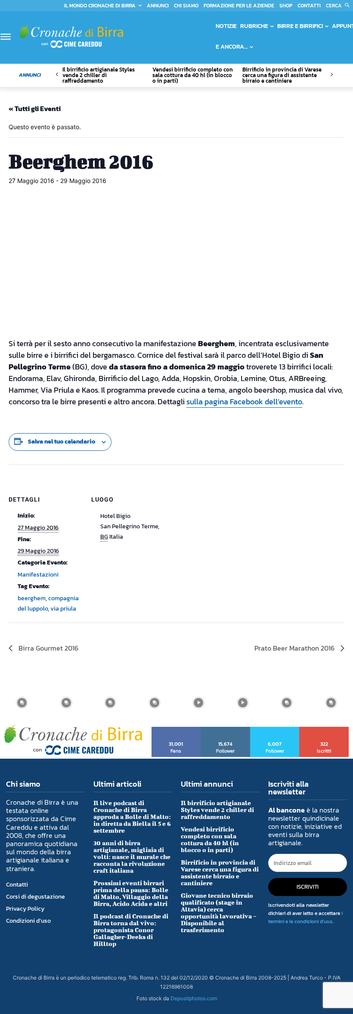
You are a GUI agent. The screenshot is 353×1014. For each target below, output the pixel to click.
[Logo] (71, 36)
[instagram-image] (22, 703)
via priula (63, 608)
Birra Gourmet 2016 (47, 648)
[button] (339, 5)
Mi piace (176, 729)
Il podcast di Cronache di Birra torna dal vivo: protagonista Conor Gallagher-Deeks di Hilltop (130, 929)
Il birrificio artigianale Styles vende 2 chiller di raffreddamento (98, 75)
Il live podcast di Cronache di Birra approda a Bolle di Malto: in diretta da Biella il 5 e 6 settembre (132, 816)
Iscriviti (324, 729)
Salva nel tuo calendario (61, 441)
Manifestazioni (38, 574)
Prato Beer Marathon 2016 (295, 648)
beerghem (32, 598)
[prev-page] (57, 74)
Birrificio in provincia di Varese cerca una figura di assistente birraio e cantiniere (282, 75)
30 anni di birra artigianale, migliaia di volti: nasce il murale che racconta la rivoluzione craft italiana (131, 856)
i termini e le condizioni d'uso (305, 917)
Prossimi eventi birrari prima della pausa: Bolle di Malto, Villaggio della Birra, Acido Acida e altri (130, 893)
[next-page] (331, 74)
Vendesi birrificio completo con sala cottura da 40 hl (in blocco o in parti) (192, 75)
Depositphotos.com (193, 998)
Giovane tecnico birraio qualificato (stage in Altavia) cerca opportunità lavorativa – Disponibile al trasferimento (218, 912)
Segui (225, 729)
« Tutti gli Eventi (35, 108)
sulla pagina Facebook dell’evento (244, 401)
